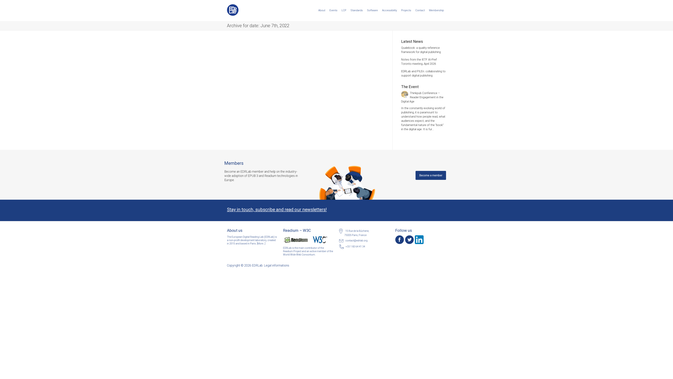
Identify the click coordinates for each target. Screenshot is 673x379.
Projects (406, 10)
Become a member (430, 175)
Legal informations (276, 265)
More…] (261, 243)
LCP (344, 10)
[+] (251, 74)
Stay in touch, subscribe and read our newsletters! (277, 209)
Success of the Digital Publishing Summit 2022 (250, 90)
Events (333, 10)
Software (372, 10)
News (241, 98)
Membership (436, 10)
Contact (420, 10)
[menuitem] (321, 10)
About (321, 10)
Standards (357, 10)
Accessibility (389, 10)
